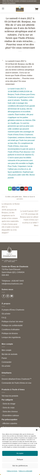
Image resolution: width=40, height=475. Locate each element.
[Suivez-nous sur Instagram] (8, 296)
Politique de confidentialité (25, 471)
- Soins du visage (8, 404)
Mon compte (6, 350)
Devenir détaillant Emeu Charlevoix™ (16, 379)
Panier (4, 358)
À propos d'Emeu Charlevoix (13, 310)
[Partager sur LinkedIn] (30, 189)
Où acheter (6, 314)
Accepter (20, 453)
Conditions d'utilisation (11, 329)
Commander (6, 362)
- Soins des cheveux (10, 411)
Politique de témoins (12, 471)
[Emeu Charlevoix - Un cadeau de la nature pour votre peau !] (19, 8)
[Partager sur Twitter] (18, 189)
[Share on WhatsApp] (10, 189)
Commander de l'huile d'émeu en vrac (16, 383)
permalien (20, 199)
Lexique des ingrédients (11, 337)
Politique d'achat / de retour (12, 322)
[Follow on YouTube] (12, 296)
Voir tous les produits (10, 396)
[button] (37, 430)
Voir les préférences (20, 466)
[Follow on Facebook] (4, 296)
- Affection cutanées (9, 423)
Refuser (20, 459)
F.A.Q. (4, 318)
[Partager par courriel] (22, 189)
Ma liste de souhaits (9, 354)
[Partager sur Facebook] (14, 189)
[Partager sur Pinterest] (26, 189)
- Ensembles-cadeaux (10, 415)
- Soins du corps (8, 408)
